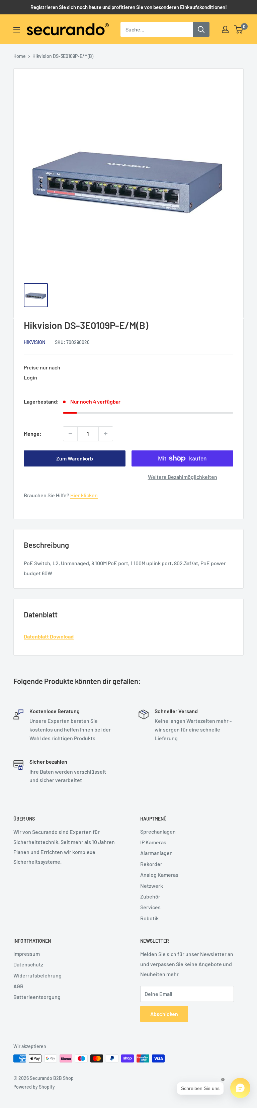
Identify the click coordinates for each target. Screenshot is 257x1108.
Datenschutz (28, 964)
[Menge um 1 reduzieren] (70, 434)
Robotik (149, 918)
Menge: (32, 433)
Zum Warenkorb (74, 458)
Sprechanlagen (158, 831)
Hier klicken (84, 495)
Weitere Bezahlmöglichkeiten (182, 477)
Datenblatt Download (49, 636)
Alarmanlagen (156, 853)
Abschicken (164, 1014)
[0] (239, 29)
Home (19, 56)
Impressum (26, 953)
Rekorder (151, 864)
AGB (18, 986)
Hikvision (34, 342)
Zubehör (150, 896)
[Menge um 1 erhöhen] (106, 434)
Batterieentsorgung (37, 997)
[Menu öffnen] (16, 29)
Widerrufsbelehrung (37, 975)
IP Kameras (153, 842)
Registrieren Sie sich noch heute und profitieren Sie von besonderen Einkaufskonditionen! (128, 7)
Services (150, 907)
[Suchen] (201, 29)
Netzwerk (151, 885)
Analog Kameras (159, 874)
